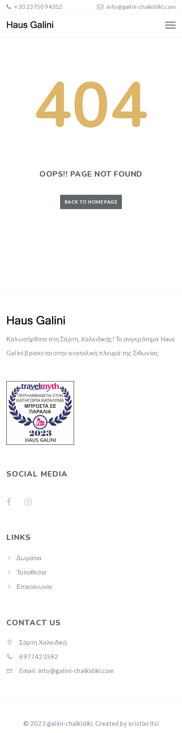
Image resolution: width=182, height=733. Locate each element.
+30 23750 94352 (37, 6)
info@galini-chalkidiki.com (141, 6)
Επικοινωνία (34, 586)
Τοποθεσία (32, 572)
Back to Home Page (91, 201)
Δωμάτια (29, 557)
